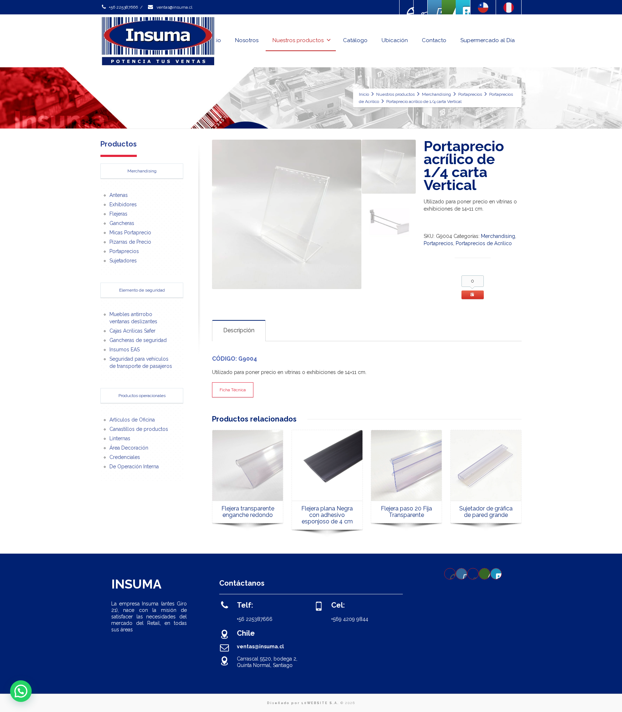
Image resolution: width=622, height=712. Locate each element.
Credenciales (124, 457)
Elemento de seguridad (142, 290)
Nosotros (246, 40)
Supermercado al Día (487, 40)
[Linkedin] (449, 7)
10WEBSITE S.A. (320, 703)
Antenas (118, 195)
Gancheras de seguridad (138, 340)
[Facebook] (407, 7)
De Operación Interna (134, 466)
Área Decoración (128, 448)
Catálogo (355, 40)
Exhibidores (123, 204)
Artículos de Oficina (132, 420)
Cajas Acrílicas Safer (132, 331)
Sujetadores (123, 260)
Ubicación (395, 40)
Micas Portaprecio (130, 232)
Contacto (434, 40)
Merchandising (498, 236)
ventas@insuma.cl (174, 7)
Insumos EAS (124, 349)
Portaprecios (438, 243)
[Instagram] (421, 7)
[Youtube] (435, 7)
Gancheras (121, 223)
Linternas (119, 438)
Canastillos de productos (138, 429)
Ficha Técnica (233, 389)
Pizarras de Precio (130, 242)
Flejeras (118, 214)
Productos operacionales (142, 395)
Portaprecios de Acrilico (484, 243)
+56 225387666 (123, 7)
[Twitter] (463, 7)
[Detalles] (327, 465)
